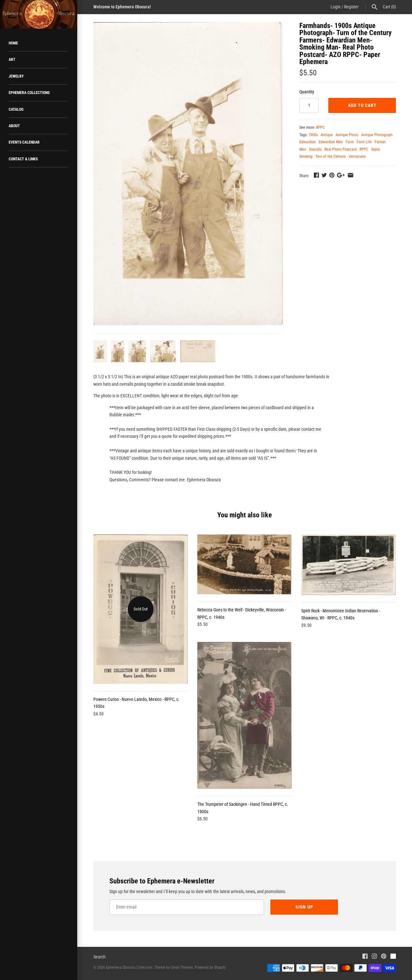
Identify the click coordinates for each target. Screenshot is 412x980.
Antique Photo (347, 135)
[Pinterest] (383, 957)
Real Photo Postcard (340, 149)
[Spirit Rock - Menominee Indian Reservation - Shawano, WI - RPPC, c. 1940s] (348, 564)
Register (351, 6)
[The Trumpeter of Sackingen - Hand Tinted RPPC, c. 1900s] (244, 715)
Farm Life (364, 142)
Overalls (315, 149)
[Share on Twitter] (324, 175)
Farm (350, 142)
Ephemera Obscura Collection (129, 967)
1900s (313, 135)
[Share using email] (350, 175)
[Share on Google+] (341, 175)
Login (336, 6)
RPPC (320, 127)
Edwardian (307, 142)
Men (302, 149)
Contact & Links (23, 159)
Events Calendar (24, 142)
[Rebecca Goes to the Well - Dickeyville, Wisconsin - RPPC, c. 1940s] (244, 564)
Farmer (380, 142)
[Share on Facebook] (316, 175)
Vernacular (357, 156)
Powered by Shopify (210, 967)
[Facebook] (365, 957)
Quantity (306, 91)
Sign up (304, 906)
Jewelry (16, 76)
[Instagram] (374, 957)
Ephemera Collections (29, 92)
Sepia (375, 149)
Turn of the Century (330, 156)
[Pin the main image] (331, 175)
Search (99, 956)
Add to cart (362, 105)
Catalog (16, 109)
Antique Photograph (377, 135)
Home (13, 43)
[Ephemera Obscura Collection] (38, 14)
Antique (327, 135)
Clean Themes (182, 967)
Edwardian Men (331, 142)
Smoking (306, 156)
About (14, 126)
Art (12, 59)
